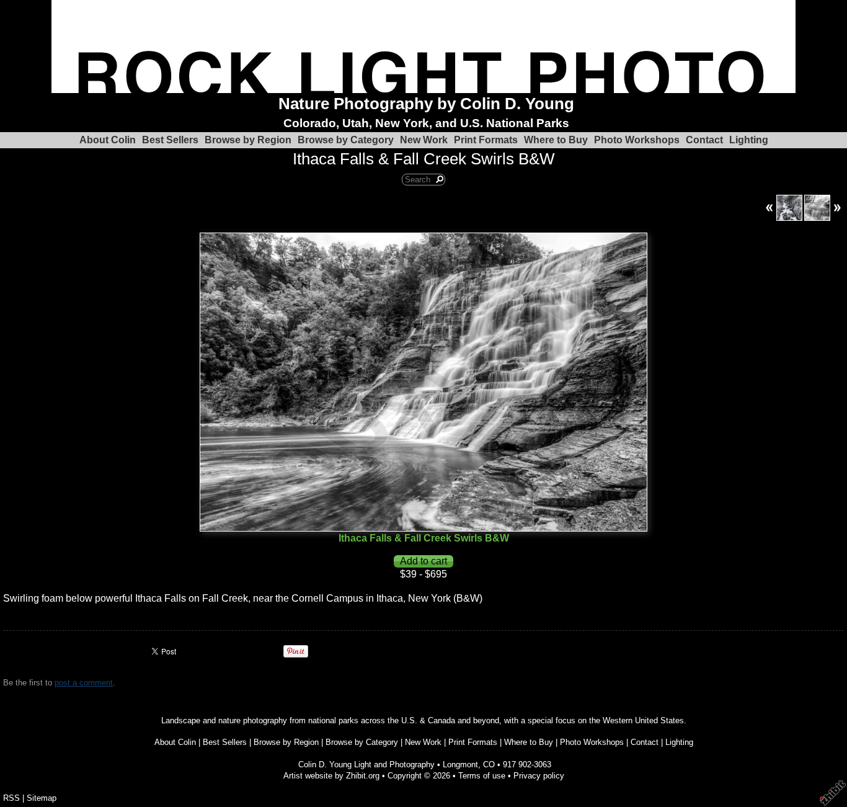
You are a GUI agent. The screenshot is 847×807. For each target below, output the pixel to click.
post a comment (84, 682)
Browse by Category (346, 140)
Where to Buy (556, 140)
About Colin (107, 140)
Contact (704, 140)
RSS (11, 798)
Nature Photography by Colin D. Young (426, 103)
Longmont (460, 764)
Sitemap (41, 798)
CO (489, 764)
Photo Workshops (637, 140)
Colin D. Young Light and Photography (366, 764)
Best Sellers (170, 140)
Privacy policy (538, 775)
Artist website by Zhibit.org (331, 775)
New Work (424, 140)
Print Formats (486, 140)
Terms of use (481, 775)
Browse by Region (248, 140)
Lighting (748, 140)
